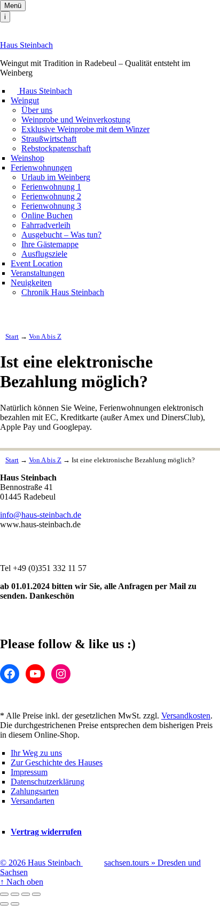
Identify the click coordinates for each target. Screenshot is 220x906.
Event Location (36, 263)
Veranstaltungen (38, 272)
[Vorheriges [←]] (4, 903)
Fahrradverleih (45, 225)
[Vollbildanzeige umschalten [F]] (25, 894)
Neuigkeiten (31, 282)
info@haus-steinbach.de (40, 514)
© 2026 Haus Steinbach (41, 862)
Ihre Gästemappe (49, 244)
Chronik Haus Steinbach (62, 292)
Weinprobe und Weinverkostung (75, 119)
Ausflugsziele (44, 253)
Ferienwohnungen (41, 167)
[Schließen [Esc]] (4, 894)
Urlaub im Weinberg (55, 177)
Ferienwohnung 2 (51, 196)
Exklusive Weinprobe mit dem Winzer (85, 129)
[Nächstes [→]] (15, 903)
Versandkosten (185, 715)
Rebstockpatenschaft (56, 148)
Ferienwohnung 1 (51, 186)
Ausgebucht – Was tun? (61, 234)
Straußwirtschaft (48, 138)
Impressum (29, 772)
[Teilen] (15, 894)
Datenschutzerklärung (47, 781)
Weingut (25, 100)
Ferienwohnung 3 (51, 205)
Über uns (36, 110)
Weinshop (27, 157)
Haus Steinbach (26, 45)
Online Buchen (47, 215)
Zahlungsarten (35, 791)
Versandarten (32, 800)
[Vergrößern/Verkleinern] (36, 894)
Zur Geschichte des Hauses (57, 762)
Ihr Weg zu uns (36, 752)
